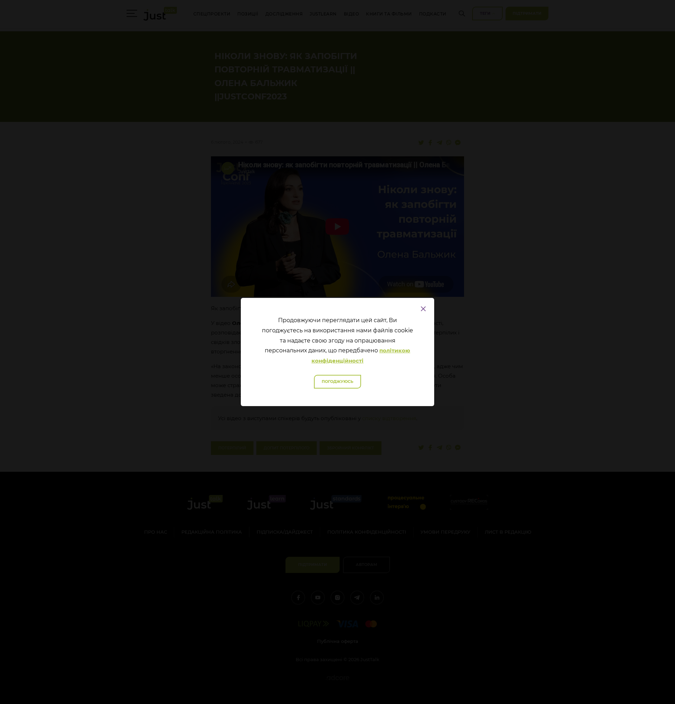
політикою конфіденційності (360, 355)
